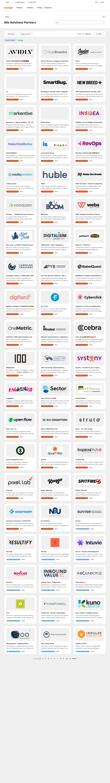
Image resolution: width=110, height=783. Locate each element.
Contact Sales (32, 2)
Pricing (40, 8)
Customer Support (20, 2)
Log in (96, 2)
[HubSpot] (8, 7)
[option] (10, 34)
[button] (104, 17)
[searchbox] (80, 22)
